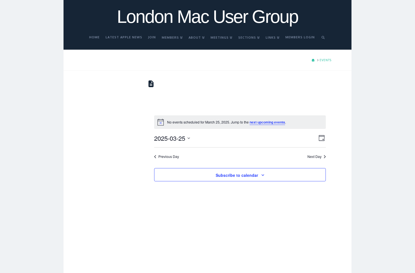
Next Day (314, 156)
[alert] (240, 122)
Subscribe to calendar (237, 175)
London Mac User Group (207, 17)
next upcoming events (267, 122)
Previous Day (168, 156)
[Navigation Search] (323, 40)
